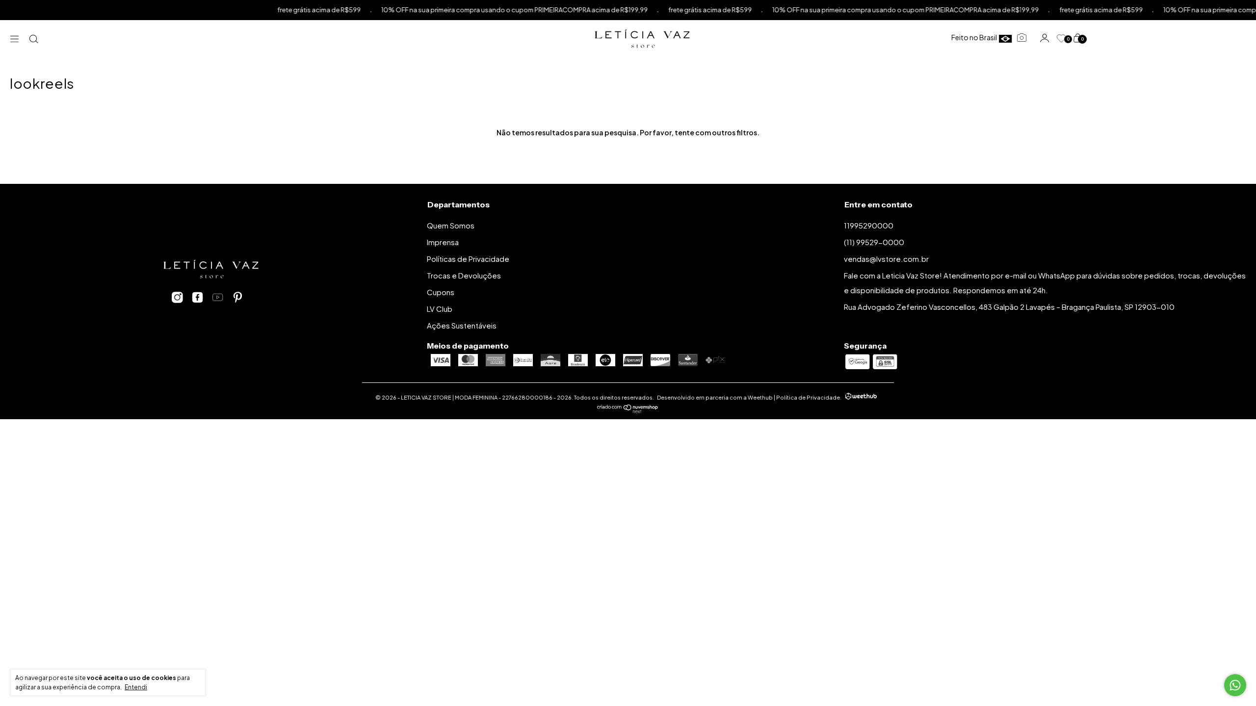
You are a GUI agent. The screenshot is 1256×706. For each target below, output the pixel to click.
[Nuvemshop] (627, 410)
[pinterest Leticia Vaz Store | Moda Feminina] (237, 297)
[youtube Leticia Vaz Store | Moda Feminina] (217, 297)
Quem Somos (450, 225)
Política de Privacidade (808, 397)
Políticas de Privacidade (468, 258)
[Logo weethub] (861, 397)
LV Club (439, 308)
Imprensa (443, 242)
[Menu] (17, 38)
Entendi (136, 687)
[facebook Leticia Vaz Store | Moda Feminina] (197, 297)
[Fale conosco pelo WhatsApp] (1235, 685)
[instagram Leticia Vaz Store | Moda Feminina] (177, 297)
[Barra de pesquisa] (34, 38)
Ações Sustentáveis (462, 325)
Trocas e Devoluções (464, 275)
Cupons (440, 292)
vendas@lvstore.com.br (886, 258)
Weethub (760, 397)
